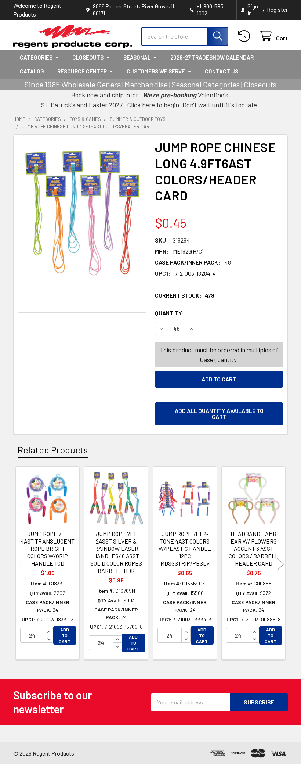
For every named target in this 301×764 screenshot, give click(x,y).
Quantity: (210, 312)
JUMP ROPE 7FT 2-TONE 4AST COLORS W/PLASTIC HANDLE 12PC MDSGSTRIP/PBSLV (185, 548)
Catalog (32, 71)
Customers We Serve (156, 71)
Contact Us (221, 71)
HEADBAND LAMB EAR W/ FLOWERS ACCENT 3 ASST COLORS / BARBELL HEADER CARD (253, 548)
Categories (36, 57)
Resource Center (82, 71)
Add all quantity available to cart (219, 413)
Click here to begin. (154, 105)
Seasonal (136, 57)
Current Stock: (184, 295)
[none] (82, 212)
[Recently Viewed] (245, 36)
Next (280, 564)
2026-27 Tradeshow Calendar (212, 57)
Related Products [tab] (53, 449)
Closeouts (88, 57)
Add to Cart (64, 635)
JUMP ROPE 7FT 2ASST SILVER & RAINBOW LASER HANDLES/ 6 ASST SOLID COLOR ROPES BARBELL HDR (116, 552)
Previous (20, 564)
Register (277, 9)
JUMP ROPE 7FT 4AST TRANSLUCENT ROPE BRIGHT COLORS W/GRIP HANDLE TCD (48, 548)
